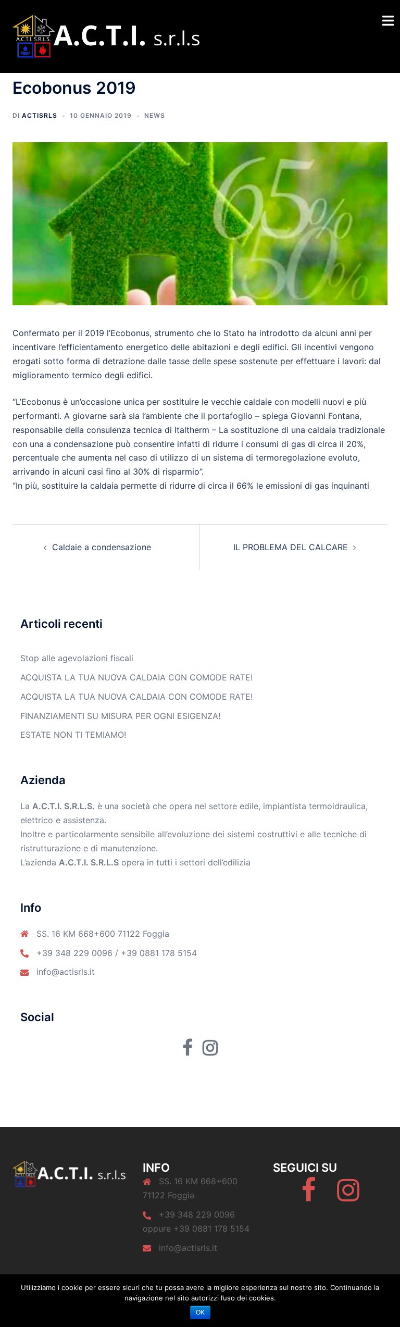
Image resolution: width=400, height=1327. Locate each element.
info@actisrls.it (65, 971)
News (154, 115)
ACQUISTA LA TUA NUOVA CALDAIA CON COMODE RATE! (136, 677)
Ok (200, 1312)
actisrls (39, 115)
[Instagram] (348, 1196)
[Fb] (308, 1196)
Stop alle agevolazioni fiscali (76, 658)
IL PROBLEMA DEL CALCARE (290, 547)
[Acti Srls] (107, 35)
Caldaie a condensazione (101, 547)
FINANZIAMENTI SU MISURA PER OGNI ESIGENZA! (120, 716)
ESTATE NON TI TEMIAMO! (73, 734)
